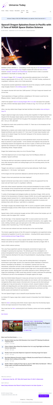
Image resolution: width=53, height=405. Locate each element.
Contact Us (22, 399)
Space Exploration (30, 30)
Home (2, 10)
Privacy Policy (29, 399)
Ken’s (8, 302)
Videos (7, 10)
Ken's (13, 308)
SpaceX (12, 69)
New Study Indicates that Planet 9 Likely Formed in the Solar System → (22, 385)
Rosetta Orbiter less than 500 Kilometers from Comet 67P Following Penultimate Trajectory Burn (27, 340)
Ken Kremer (5, 30)
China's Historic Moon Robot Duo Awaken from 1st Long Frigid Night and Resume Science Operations (27, 347)
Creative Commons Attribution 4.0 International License (32, 402)
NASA (45, 69)
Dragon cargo (18, 69)
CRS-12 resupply (17, 77)
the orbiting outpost (21, 87)
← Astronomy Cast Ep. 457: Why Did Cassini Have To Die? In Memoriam (22, 379)
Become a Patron (44, 395)
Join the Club (22, 11)
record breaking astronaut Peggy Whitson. (13, 236)
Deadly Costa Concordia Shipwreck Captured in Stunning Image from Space (26, 352)
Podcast (12, 10)
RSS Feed (27, 11)
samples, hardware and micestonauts (17, 71)
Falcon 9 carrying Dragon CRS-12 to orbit (24, 101)
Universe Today (17, 5)
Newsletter (17, 10)
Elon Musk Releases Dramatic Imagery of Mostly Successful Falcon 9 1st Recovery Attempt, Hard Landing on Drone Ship (28, 358)
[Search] (50, 11)
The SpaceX (4, 77)
